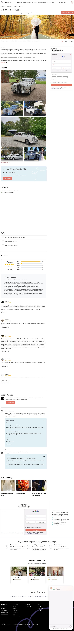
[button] (19, 2)
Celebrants (15, 612)
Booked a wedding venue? (56, 70)
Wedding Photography (39, 596)
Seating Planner (4, 610)
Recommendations (37, 41)
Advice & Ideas (40, 606)
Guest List (3, 608)
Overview (3, 41)
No (66, 70)
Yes (63, 70)
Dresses (14, 608)
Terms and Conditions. (54, 88)
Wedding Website (4, 614)
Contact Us (40, 610)
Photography (15, 610)
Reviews (20, 41)
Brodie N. (5, 351)
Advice (24, 41)
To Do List (3, 606)
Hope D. (5, 366)
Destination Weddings (30, 606)
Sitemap (28, 624)
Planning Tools (4, 604)
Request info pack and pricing (67, 12)
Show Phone (34, 13)
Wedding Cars (9, 6)
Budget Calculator (4, 612)
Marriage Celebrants (22, 596)
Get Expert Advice (10, 402)
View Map (27, 13)
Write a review (9, 269)
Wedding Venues (13, 596)
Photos (7, 41)
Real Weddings (30, 41)
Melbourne (15, 6)
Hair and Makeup (16, 615)
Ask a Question (40, 608)
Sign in (58, 56)
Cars (14, 614)
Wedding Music (48, 596)
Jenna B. (5, 327)
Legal (37, 624)
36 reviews (6, 13)
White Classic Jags (21, 6)
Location (12, 41)
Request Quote (36, 530)
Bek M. (4, 312)
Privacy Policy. (61, 88)
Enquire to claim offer (7, 178)
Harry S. (5, 380)
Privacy (33, 624)
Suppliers (15, 604)
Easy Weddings (3, 6)
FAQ (16, 41)
